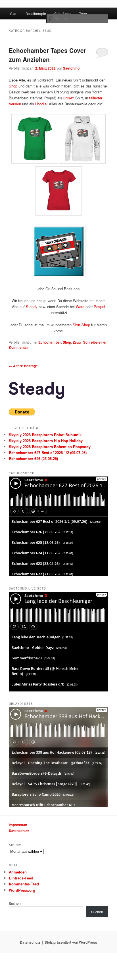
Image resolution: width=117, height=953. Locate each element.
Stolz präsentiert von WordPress (71, 942)
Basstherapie (36, 13)
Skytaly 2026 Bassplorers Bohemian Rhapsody (50, 446)
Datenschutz (19, 830)
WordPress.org (22, 890)
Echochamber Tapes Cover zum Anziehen (47, 55)
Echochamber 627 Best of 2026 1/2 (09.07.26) (48, 452)
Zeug (83, 13)
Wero (80, 306)
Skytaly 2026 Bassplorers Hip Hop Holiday (46, 440)
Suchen (15, 903)
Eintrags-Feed (21, 878)
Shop (13, 86)
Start (13, 13)
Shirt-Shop (62, 13)
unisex (68, 98)
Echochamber (49, 342)
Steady (31, 306)
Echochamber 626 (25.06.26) (33, 458)
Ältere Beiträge (23, 365)
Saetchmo (71, 68)
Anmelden (18, 872)
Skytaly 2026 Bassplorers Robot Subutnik (45, 434)
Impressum (18, 824)
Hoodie (41, 103)
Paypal (99, 306)
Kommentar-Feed (24, 884)
